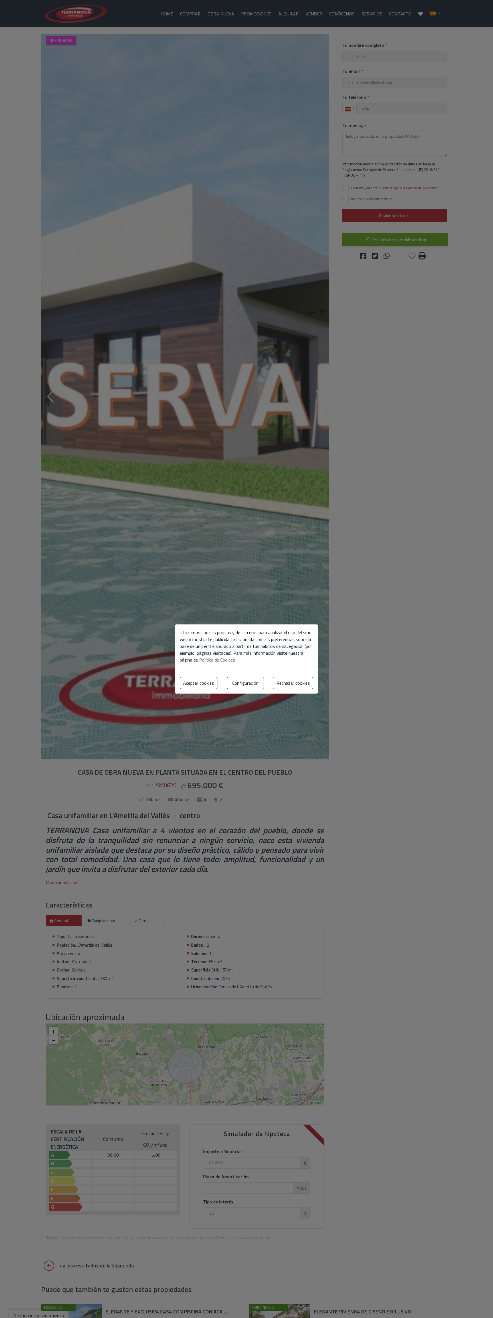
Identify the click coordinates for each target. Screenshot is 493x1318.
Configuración (245, 683)
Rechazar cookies (293, 683)
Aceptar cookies (198, 683)
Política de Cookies (217, 659)
